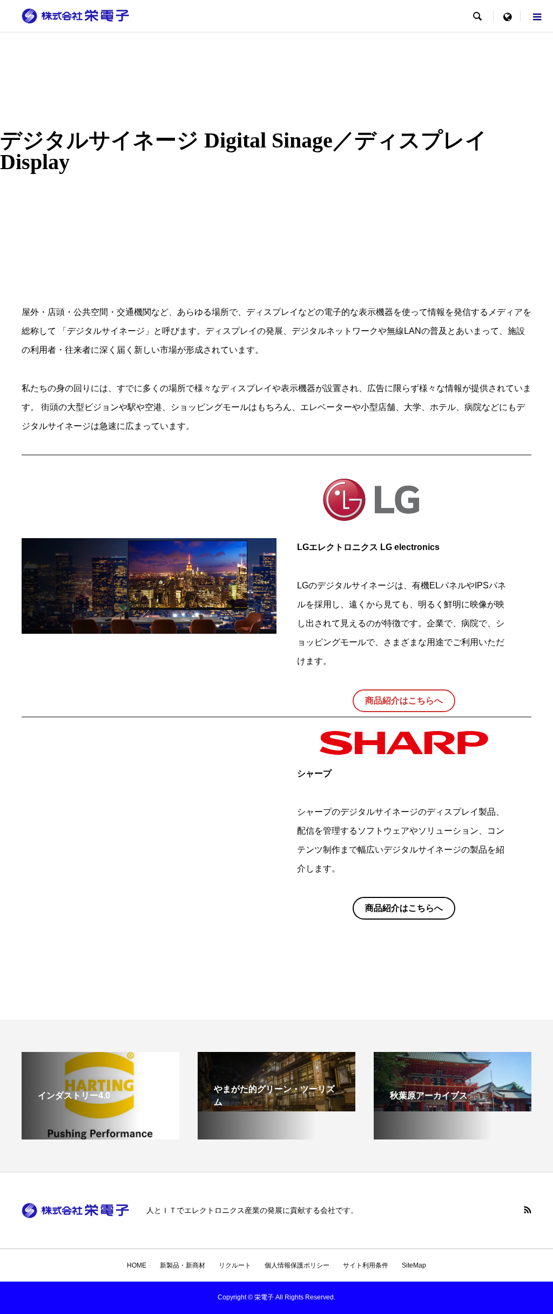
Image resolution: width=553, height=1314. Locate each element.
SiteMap (414, 1265)
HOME (136, 1265)
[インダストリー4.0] (100, 1134)
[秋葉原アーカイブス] (452, 1106)
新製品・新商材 (182, 1265)
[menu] (507, 16)
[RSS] (527, 1210)
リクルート (235, 1265)
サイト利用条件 (365, 1265)
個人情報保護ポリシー (297, 1265)
